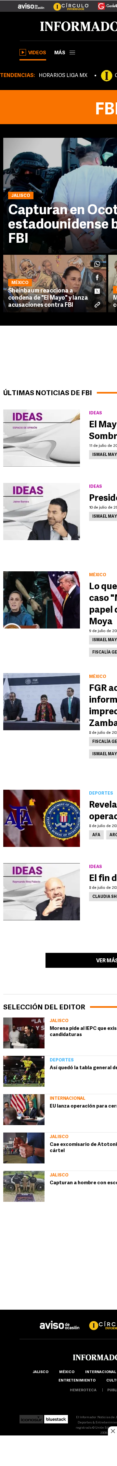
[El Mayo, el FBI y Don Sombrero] (41, 438)
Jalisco (59, 1021)
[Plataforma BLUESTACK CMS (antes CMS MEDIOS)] (56, 1417)
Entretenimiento (77, 1380)
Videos (37, 53)
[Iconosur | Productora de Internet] (31, 1417)
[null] (24, 1033)
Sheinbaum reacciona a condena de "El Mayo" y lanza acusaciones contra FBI (48, 298)
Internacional (67, 1098)
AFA (96, 835)
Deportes (62, 1060)
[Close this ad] (112, 1430)
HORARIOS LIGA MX (63, 75)
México (66, 1372)
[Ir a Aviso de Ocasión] (60, 1319)
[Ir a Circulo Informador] (67, 3)
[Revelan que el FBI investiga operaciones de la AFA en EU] (41, 818)
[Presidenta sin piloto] (41, 511)
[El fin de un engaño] (41, 891)
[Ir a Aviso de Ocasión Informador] (31, 3)
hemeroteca (83, 1390)
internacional (100, 1372)
